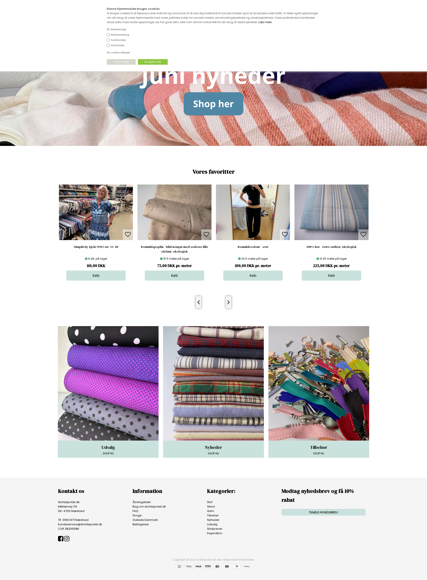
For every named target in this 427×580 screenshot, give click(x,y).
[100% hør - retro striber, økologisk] (331, 239)
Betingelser (141, 524)
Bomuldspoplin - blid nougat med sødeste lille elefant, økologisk (174, 249)
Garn (210, 511)
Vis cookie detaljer (118, 52)
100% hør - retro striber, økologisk (332, 247)
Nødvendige (118, 29)
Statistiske (117, 45)
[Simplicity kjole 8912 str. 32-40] (96, 239)
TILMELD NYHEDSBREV (323, 512)
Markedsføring (120, 34)
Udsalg (212, 524)
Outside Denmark (145, 520)
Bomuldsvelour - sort (253, 247)
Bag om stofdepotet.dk (149, 506)
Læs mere (265, 22)
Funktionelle (118, 40)
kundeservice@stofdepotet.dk (80, 524)
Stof (210, 502)
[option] (96, 232)
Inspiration (214, 533)
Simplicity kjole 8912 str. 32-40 (96, 247)
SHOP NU (108, 449)
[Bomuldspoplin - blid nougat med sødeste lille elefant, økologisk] (174, 239)
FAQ (135, 511)
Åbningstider (142, 502)
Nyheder (213, 520)
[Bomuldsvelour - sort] (253, 239)
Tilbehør (213, 515)
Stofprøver (214, 529)
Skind (211, 506)
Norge (137, 515)
